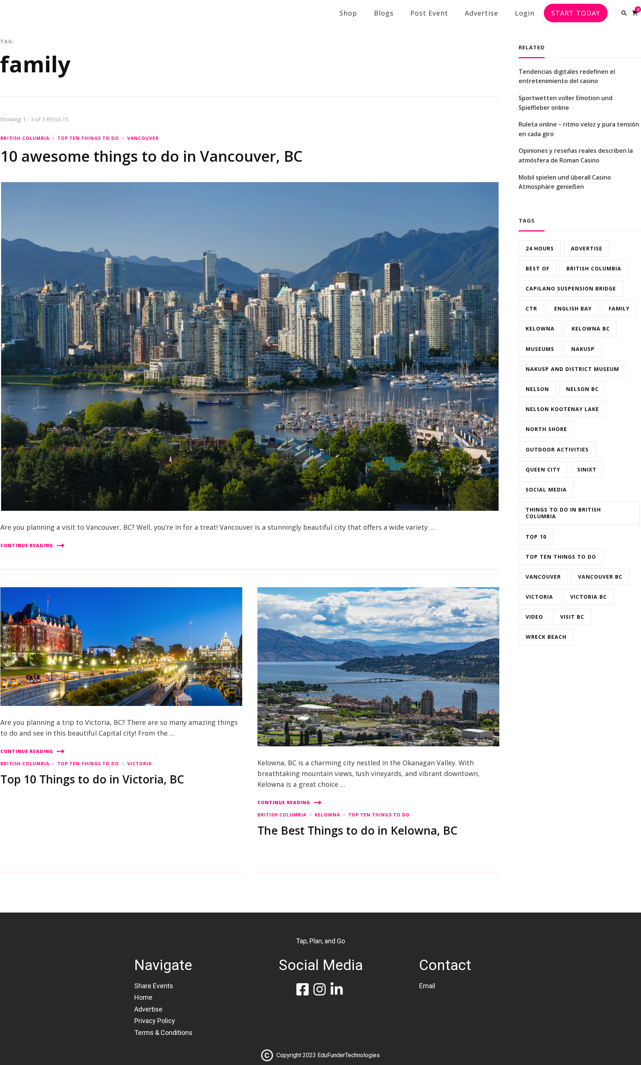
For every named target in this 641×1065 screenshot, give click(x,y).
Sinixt (586, 469)
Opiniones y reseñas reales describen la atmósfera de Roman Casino (576, 155)
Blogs (384, 13)
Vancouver (143, 138)
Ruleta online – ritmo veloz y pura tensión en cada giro (579, 129)
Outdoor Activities (557, 449)
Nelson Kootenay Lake (562, 408)
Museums (540, 348)
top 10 (536, 536)
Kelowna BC (591, 328)
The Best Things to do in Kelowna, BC (357, 830)
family (619, 308)
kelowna (540, 328)
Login (525, 13)
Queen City (543, 469)
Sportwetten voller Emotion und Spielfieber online (565, 103)
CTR (531, 308)
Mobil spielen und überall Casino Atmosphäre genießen (565, 182)
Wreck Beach (546, 636)
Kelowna (327, 815)
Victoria (139, 763)
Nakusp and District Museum (572, 368)
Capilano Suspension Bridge (571, 288)
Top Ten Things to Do (561, 556)
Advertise (481, 13)
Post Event (429, 13)
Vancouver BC (600, 576)
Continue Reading (26, 545)
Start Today (575, 13)
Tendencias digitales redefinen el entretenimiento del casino (567, 76)
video (534, 616)
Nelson (537, 388)
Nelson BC (582, 388)
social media (546, 489)
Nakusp (583, 348)
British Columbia (24, 138)
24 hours (540, 248)
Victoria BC (588, 596)
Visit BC (572, 616)
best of (537, 268)
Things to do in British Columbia (563, 513)
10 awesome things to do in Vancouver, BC (151, 156)
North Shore (546, 429)
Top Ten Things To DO (88, 138)
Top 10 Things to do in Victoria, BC (92, 779)
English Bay (573, 308)
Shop (348, 13)
